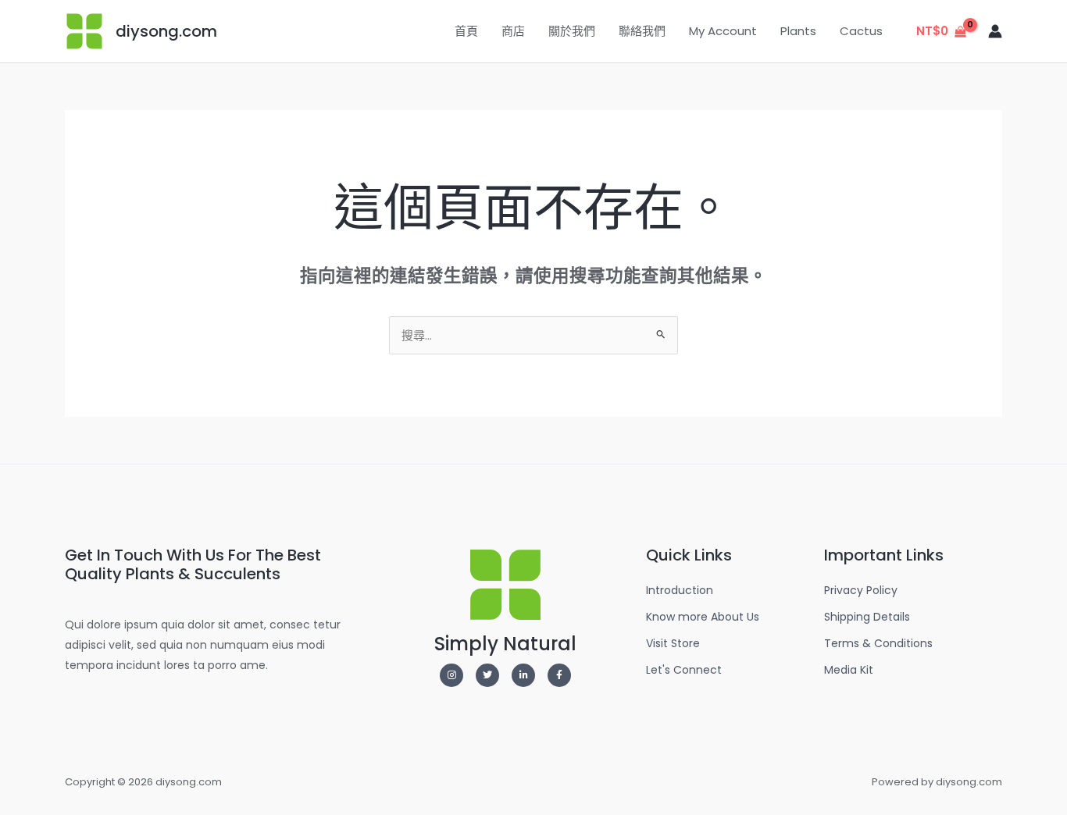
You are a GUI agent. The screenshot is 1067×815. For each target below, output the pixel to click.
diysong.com (166, 31)
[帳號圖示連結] (995, 31)
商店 (513, 31)
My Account (723, 31)
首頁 (466, 31)
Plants (798, 31)
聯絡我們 (642, 31)
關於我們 (571, 31)
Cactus (861, 31)
